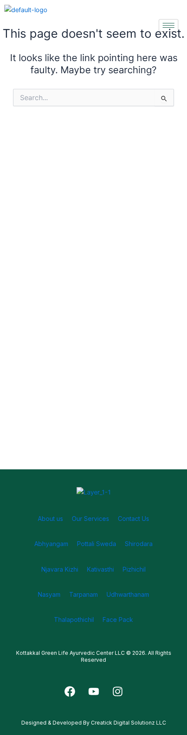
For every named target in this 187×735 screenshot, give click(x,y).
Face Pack (118, 619)
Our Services (90, 518)
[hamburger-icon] (168, 25)
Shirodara (139, 543)
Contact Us (133, 518)
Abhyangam (51, 543)
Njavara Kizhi (59, 569)
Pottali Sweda (96, 543)
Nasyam (49, 594)
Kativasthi (100, 569)
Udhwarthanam (128, 594)
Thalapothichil (74, 619)
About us (50, 518)
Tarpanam (83, 594)
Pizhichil (134, 569)
